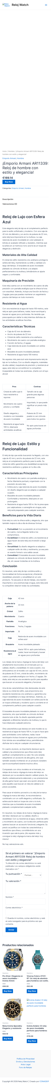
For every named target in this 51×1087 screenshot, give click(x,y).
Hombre (11, 151)
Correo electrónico (14, 908)
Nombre (10, 897)
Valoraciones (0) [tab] (9, 204)
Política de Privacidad (25, 1059)
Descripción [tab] (7, 199)
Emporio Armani (9, 158)
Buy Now (9, 182)
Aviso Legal (25, 1064)
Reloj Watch (20, 5)
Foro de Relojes (25, 1067)
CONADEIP (44, 1081)
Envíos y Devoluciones (25, 1062)
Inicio (4, 151)
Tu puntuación (14, 874)
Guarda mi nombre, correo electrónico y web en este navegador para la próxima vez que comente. (25, 921)
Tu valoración (13, 881)
